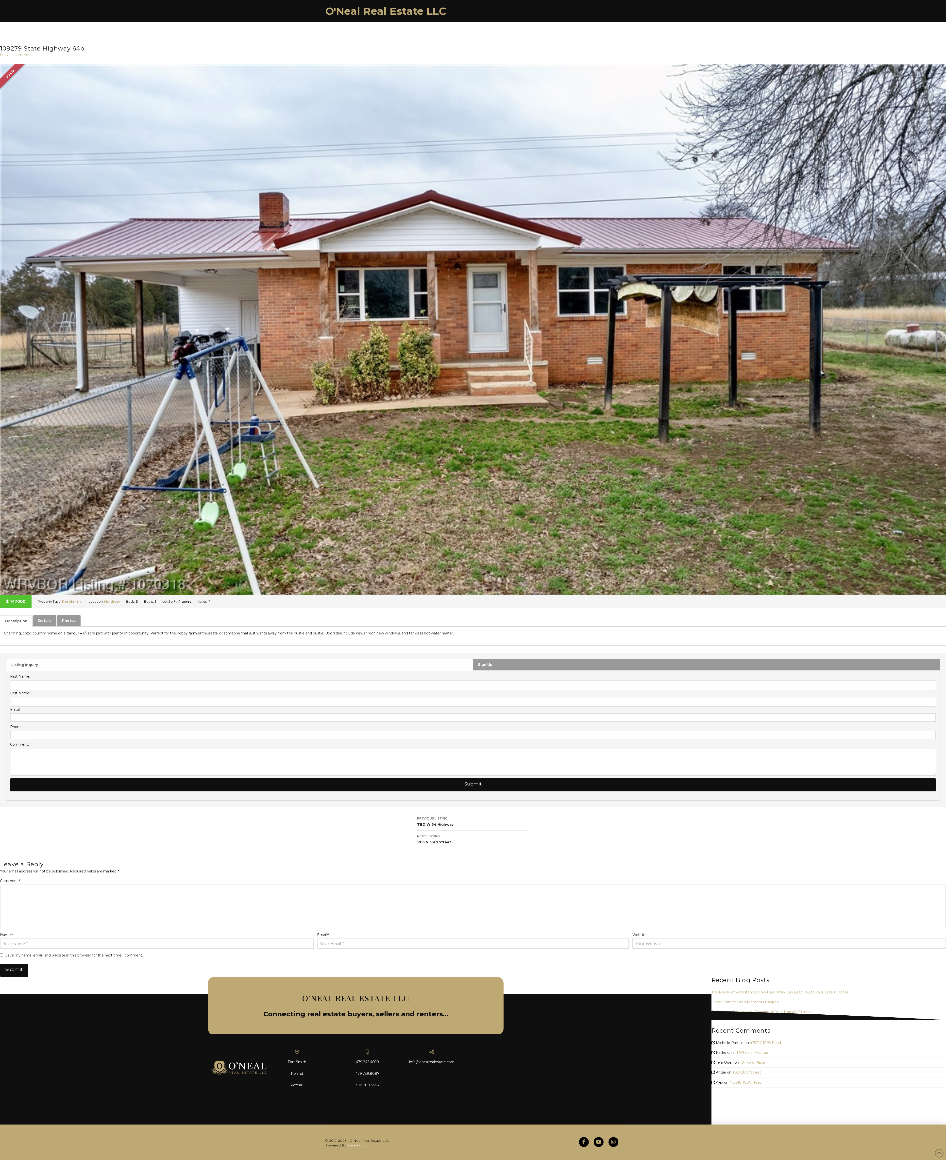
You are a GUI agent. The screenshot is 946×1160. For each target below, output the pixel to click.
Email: (15, 709)
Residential (72, 601)
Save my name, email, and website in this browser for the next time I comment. (74, 955)
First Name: (20, 676)
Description (16, 621)
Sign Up (485, 664)
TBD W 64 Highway (435, 822)
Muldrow (112, 601)
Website (639, 935)
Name (6, 935)
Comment (10, 881)
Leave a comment (16, 54)
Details (44, 620)
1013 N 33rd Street (434, 839)
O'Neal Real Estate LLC (385, 11)
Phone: (16, 727)
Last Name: (20, 693)
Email (323, 935)
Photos (69, 620)
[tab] (16, 621)
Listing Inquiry (24, 665)
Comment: (19, 744)
